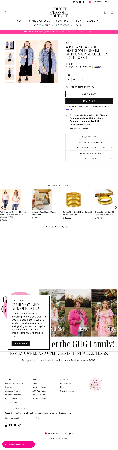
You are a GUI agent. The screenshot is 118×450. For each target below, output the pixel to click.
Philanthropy (65, 383)
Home (68, 43)
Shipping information (89, 142)
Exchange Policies (12, 391)
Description (89, 137)
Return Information (89, 153)
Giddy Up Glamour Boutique (59, 12)
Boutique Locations (13, 395)
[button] (89, 67)
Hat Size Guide (38, 395)
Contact (8, 379)
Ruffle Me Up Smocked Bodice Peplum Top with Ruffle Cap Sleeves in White (13, 214)
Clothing (63, 21)
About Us (64, 379)
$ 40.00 (3, 220)
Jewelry (93, 21)
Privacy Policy (11, 398)
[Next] (115, 207)
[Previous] (2, 207)
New (20, 21)
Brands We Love (40, 21)
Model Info (89, 159)
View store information (79, 128)
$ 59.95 (35, 218)
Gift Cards (9, 387)
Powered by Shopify (59, 438)
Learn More (21, 344)
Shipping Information (14, 383)
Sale (79, 25)
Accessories (42, 25)
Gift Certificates (39, 387)
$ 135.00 (67, 218)
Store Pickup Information (89, 148)
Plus (78, 21)
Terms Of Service (12, 402)
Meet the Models (39, 398)
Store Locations (67, 391)
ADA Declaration (39, 391)
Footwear (63, 25)
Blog (62, 387)
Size (67, 75)
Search (35, 383)
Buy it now (89, 101)
